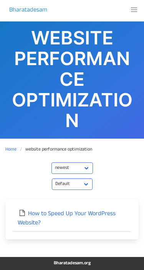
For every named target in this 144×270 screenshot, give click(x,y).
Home (11, 149)
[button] (134, 10)
